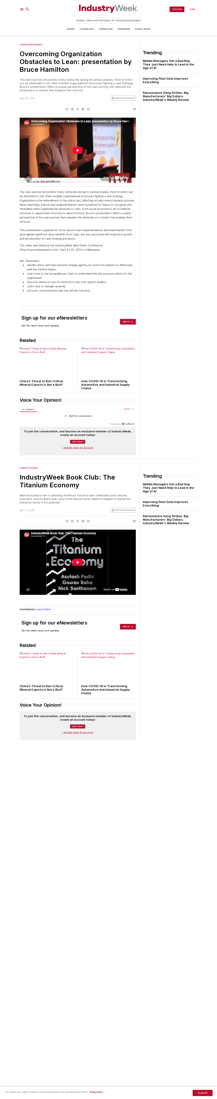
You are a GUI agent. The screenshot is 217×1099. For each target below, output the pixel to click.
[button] (22, 9)
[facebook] (67, 109)
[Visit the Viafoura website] (128, 424)
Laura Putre (43, 609)
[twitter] (77, 109)
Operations (106, 29)
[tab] (28, 409)
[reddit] (82, 109)
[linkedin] (72, 109)
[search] (27, 9)
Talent (71, 29)
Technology (87, 29)
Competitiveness (29, 468)
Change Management (31, 44)
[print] (134, 109)
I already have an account (77, 447)
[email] (88, 109)
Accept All (202, 1093)
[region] (78, 417)
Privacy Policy (96, 1092)
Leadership (123, 29)
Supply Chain (142, 29)
